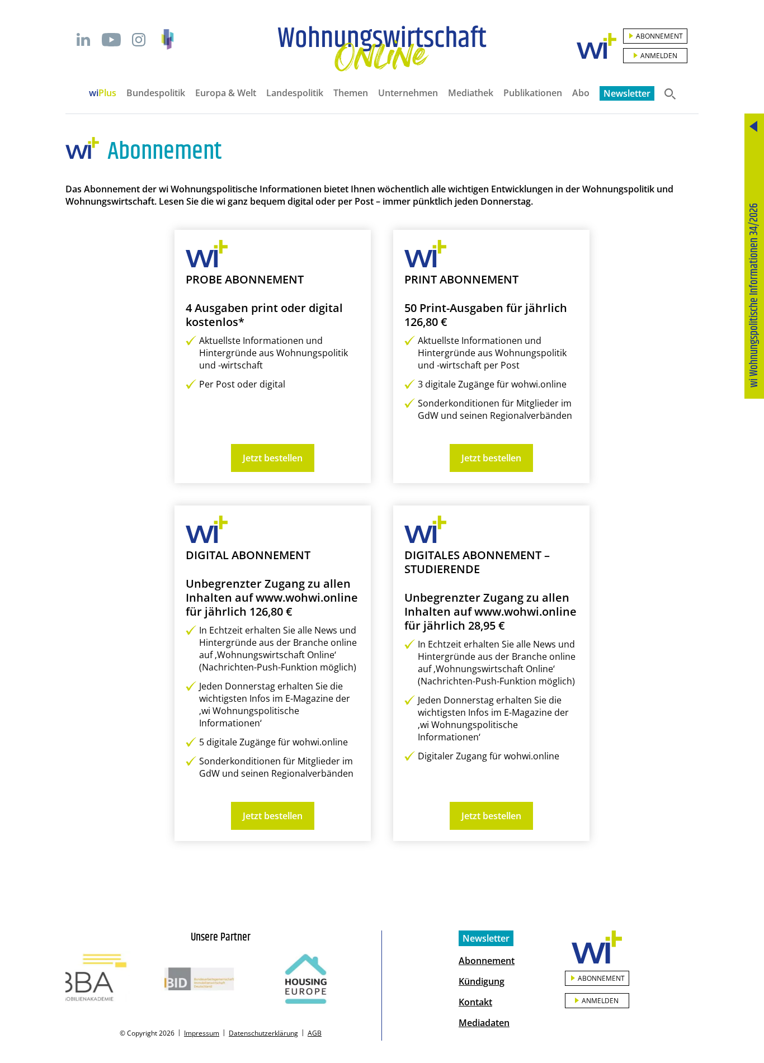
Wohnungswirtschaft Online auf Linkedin (83, 39)
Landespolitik (294, 93)
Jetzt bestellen (273, 458)
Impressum (201, 1033)
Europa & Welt (225, 93)
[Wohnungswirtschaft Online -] (382, 48)
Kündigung (481, 981)
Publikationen (532, 93)
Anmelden (658, 55)
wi (102, 93)
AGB (315, 1033)
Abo (580, 93)
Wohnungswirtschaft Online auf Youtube (111, 39)
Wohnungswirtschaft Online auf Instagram (138, 39)
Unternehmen (408, 93)
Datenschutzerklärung (263, 1033)
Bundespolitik (155, 93)
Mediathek (470, 93)
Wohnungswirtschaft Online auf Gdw (167, 39)
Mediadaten (484, 1023)
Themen (350, 93)
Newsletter (626, 93)
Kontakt (475, 1002)
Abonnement (659, 36)
